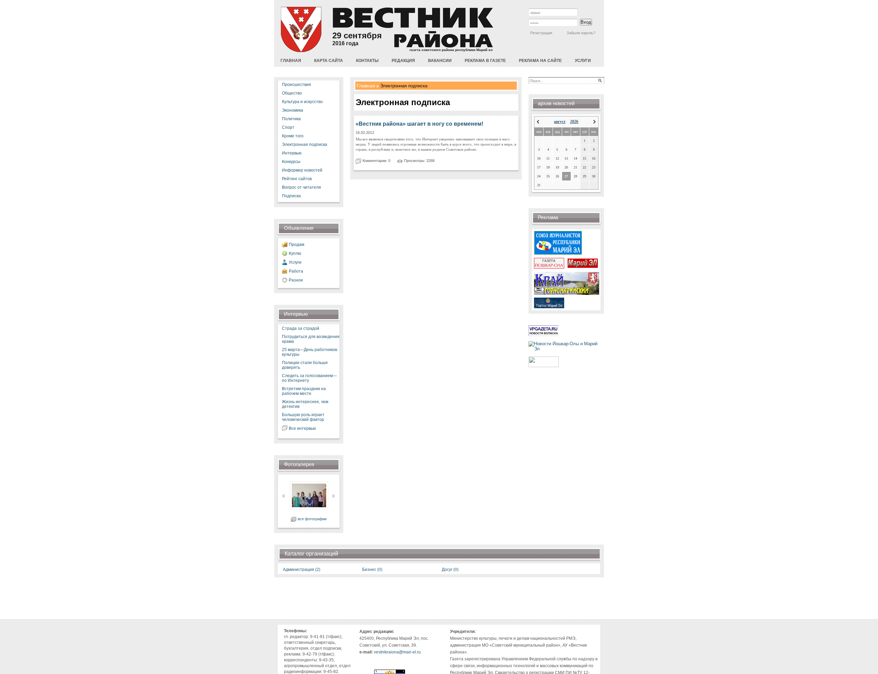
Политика (291, 118)
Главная (366, 85)
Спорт (288, 127)
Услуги (295, 262)
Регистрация (541, 33)
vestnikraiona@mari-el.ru (397, 652)
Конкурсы (291, 161)
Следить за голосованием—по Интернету (309, 378)
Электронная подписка (304, 144)
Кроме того (293, 136)
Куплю (295, 253)
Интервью (291, 153)
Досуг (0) (450, 569)
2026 (574, 121)
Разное (296, 280)
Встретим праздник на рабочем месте (304, 391)
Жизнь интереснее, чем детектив (305, 404)
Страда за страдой (300, 328)
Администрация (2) (301, 569)
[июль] (538, 122)
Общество (292, 93)
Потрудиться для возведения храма (311, 339)
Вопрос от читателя (301, 187)
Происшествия (296, 84)
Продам (296, 244)
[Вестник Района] (301, 50)
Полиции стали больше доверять (305, 365)
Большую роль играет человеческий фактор (303, 417)
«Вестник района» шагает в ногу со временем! (419, 124)
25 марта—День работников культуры (309, 352)
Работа (296, 271)
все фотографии (312, 519)
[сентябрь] (594, 122)
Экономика (292, 110)
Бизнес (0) (372, 569)
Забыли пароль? (581, 33)
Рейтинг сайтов (297, 178)
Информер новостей (302, 170)
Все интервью (302, 428)
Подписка (291, 196)
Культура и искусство (302, 101)
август (560, 121)
